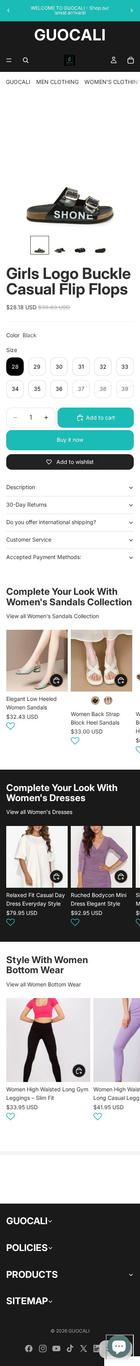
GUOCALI (18, 81)
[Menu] (9, 60)
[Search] (25, 60)
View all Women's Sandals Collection (52, 616)
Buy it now (70, 439)
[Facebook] (28, 1348)
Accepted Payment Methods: (43, 557)
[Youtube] (56, 1348)
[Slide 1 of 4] (39, 245)
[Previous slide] (8, 10)
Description (20, 487)
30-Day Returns (26, 504)
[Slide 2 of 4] (59, 245)
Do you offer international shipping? (51, 522)
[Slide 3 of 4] (80, 245)
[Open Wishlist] (10, 726)
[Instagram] (42, 1348)
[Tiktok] (70, 1348)
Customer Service (28, 539)
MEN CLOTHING (57, 81)
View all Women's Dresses (39, 811)
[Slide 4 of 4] (100, 245)
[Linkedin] (97, 1348)
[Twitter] (83, 1348)
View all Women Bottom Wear (43, 984)
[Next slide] (131, 10)
